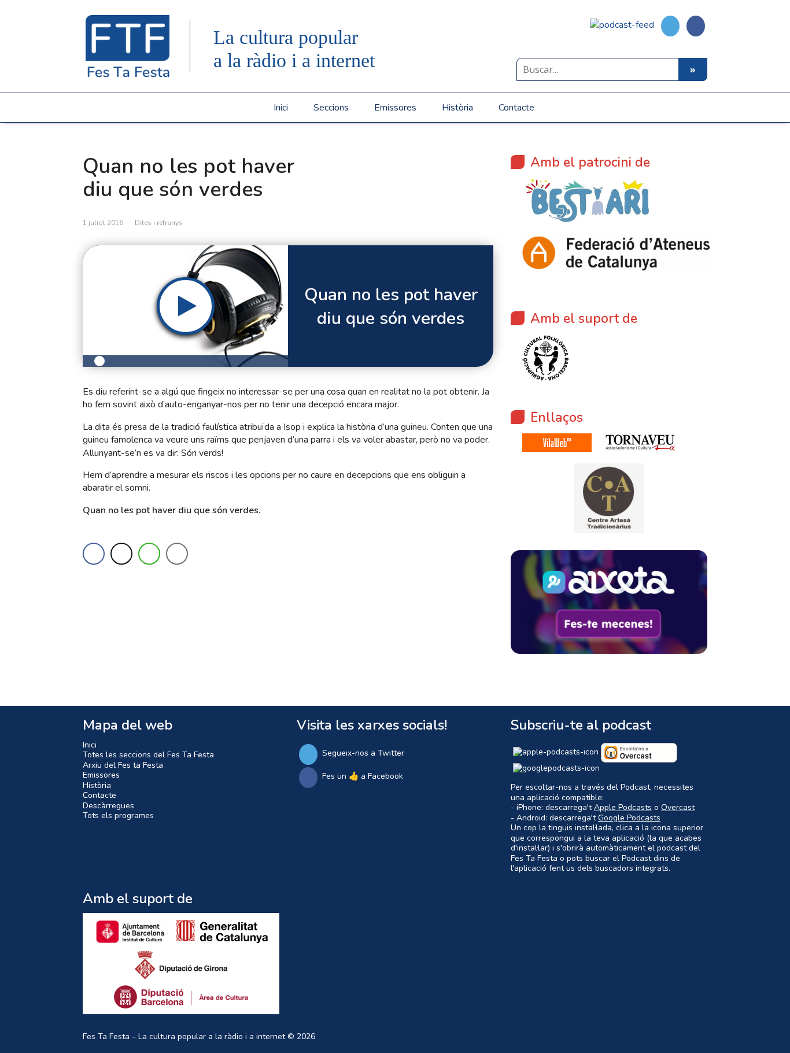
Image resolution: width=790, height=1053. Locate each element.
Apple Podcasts (623, 807)
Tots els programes (118, 815)
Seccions (331, 107)
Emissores (395, 107)
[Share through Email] (177, 554)
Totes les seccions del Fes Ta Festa (148, 754)
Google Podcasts (629, 817)
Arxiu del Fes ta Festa (123, 765)
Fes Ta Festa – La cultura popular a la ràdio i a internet (184, 1036)
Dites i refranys (159, 222)
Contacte (516, 107)
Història (457, 107)
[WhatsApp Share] (149, 554)
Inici (281, 107)
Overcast (678, 807)
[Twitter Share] (121, 554)
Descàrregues (108, 805)
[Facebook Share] (94, 554)
